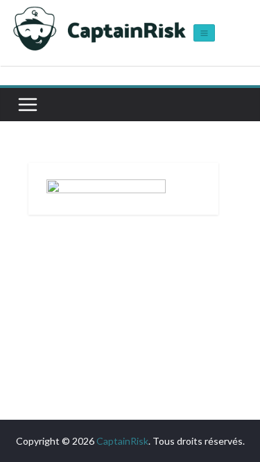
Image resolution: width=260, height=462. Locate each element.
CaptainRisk (122, 441)
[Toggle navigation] (204, 33)
